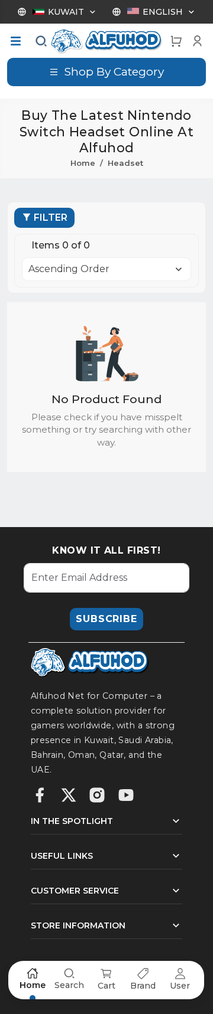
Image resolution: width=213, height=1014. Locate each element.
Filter (50, 217)
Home (82, 163)
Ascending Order (68, 268)
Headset (125, 163)
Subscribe (106, 618)
